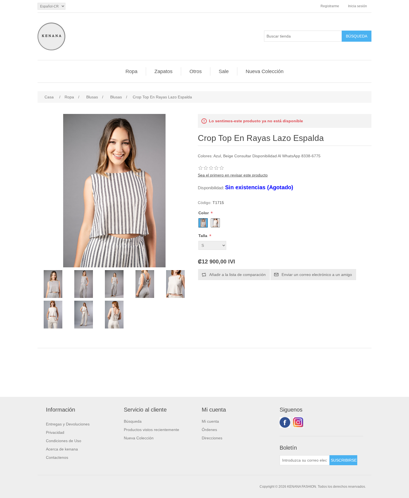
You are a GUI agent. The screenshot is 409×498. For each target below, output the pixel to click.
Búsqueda (133, 421)
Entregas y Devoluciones (68, 424)
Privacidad (55, 432)
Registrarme (330, 6)
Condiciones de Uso (63, 441)
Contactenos (57, 457)
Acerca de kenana (62, 449)
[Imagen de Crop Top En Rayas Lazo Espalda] (53, 284)
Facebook (285, 422)
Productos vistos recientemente (151, 429)
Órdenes (209, 429)
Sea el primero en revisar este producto (233, 175)
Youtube (298, 422)
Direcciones (212, 438)
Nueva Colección (265, 71)
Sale (224, 71)
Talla (203, 235)
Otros (195, 71)
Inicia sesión (357, 6)
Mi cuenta (210, 421)
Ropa (131, 71)
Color (204, 213)
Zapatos (163, 71)
